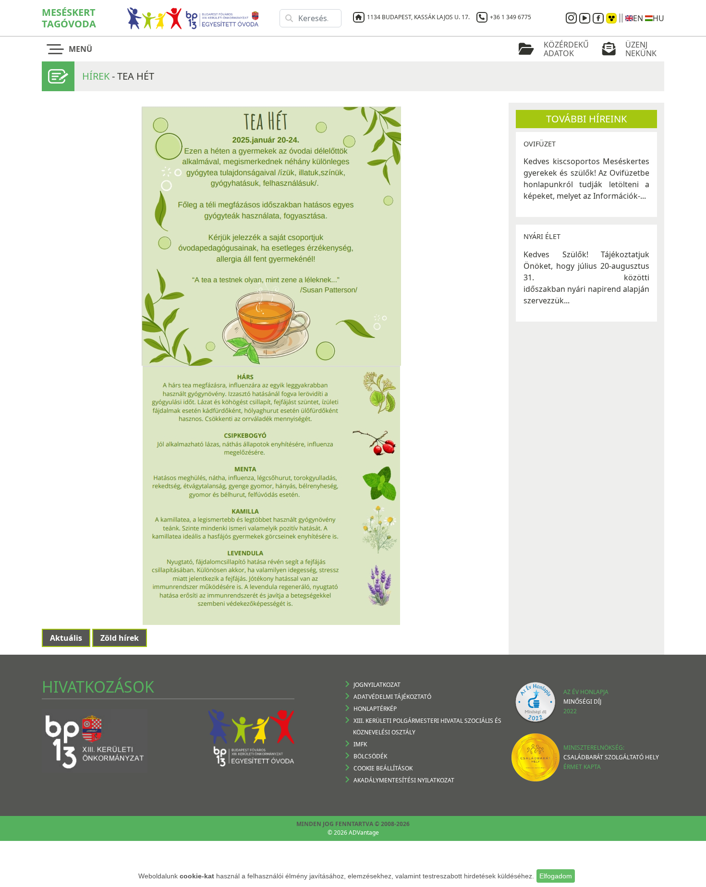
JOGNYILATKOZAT (377, 685)
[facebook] (599, 18)
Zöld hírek (119, 638)
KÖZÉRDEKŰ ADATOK (566, 49)
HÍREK (96, 76)
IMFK (360, 744)
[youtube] (586, 18)
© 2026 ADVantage (353, 832)
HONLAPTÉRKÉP (375, 709)
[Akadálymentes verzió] (611, 18)
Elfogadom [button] (555, 876)
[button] (72, 48)
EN (638, 18)
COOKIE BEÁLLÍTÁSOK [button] (383, 768)
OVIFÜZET (539, 143)
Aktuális (66, 638)
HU (658, 18)
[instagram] (572, 18)
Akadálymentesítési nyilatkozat (403, 780)
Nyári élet (541, 236)
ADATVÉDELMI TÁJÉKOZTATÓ (392, 697)
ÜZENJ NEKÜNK (641, 49)
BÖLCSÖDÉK (370, 756)
